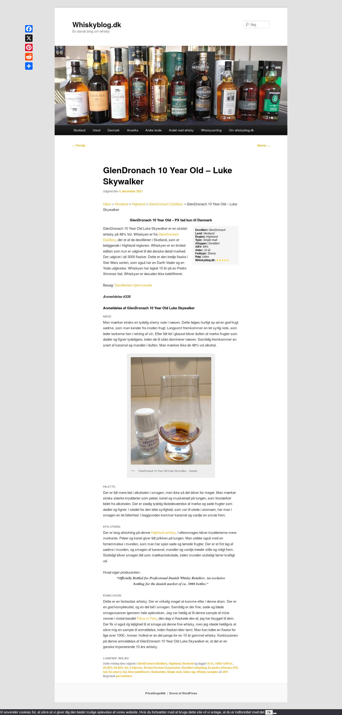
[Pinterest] (29, 47)
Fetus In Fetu (147, 618)
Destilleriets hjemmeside (133, 285)
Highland (138, 203)
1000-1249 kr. (224, 663)
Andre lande (153, 130)
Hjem (107, 203)
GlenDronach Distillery (166, 203)
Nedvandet (158, 672)
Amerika (132, 130)
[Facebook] (29, 28)
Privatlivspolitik (155, 693)
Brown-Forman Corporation (162, 667)
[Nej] (275, 713)
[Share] (29, 66)
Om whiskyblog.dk (241, 130)
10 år (210, 663)
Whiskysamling (211, 130)
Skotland (79, 130)
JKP (225, 672)
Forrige (78, 145)
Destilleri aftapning (194, 667)
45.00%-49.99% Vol (115, 667)
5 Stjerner (136, 667)
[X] (29, 38)
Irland (96, 130)
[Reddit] (29, 56)
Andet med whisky (181, 130)
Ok (269, 712)
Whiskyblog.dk (96, 24)
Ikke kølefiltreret (139, 672)
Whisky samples (207, 672)
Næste (263, 145)
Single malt (174, 672)
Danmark (113, 130)
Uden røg (189, 672)
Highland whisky (163, 532)
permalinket (124, 676)
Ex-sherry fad (118, 672)
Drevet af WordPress (183, 693)
